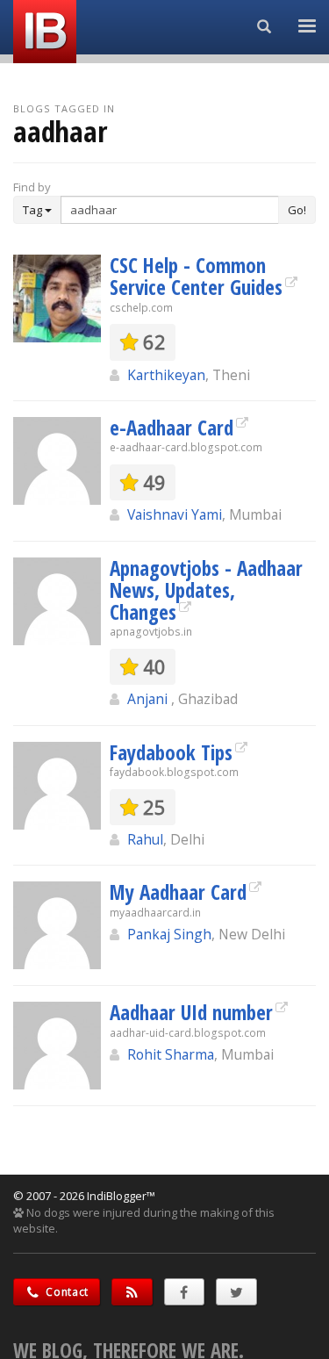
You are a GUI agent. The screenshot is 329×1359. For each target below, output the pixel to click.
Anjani (149, 698)
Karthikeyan (166, 375)
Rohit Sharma (170, 1054)
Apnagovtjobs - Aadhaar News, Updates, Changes (206, 590)
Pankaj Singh (169, 934)
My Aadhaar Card (178, 892)
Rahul (145, 839)
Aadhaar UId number (191, 1012)
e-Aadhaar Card (171, 427)
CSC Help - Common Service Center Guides (196, 276)
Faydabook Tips (171, 752)
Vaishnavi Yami (174, 514)
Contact (66, 1291)
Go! (297, 210)
